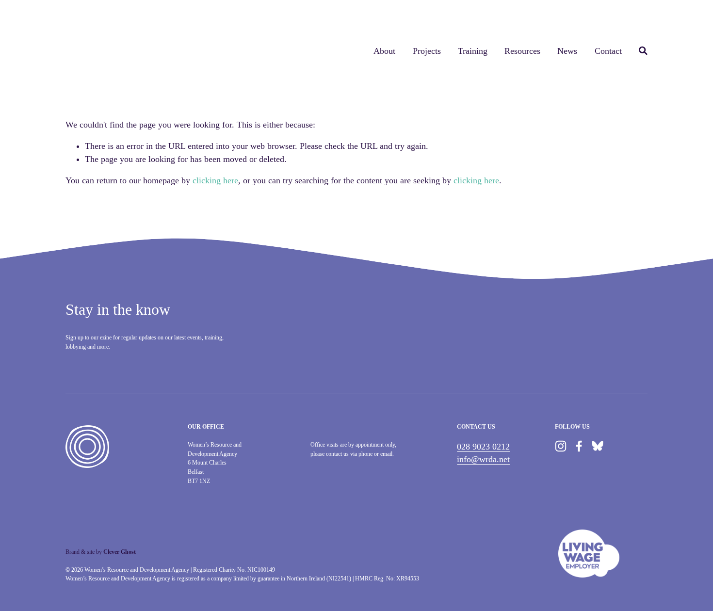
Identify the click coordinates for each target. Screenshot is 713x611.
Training (472, 51)
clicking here (215, 180)
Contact (608, 51)
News (567, 51)
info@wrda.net (483, 459)
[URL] (597, 446)
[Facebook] (579, 446)
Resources (522, 51)
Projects (427, 51)
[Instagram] (561, 446)
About (384, 51)
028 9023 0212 (483, 446)
